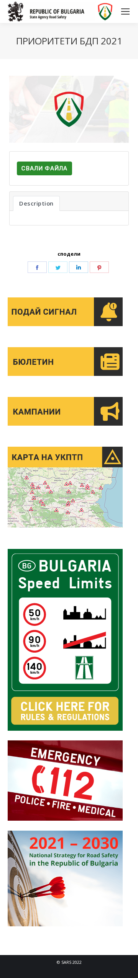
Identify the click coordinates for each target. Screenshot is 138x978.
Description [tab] (36, 203)
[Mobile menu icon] (125, 11)
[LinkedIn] (78, 267)
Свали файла (44, 168)
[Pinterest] (99, 267)
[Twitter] (57, 267)
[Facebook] (37, 267)
